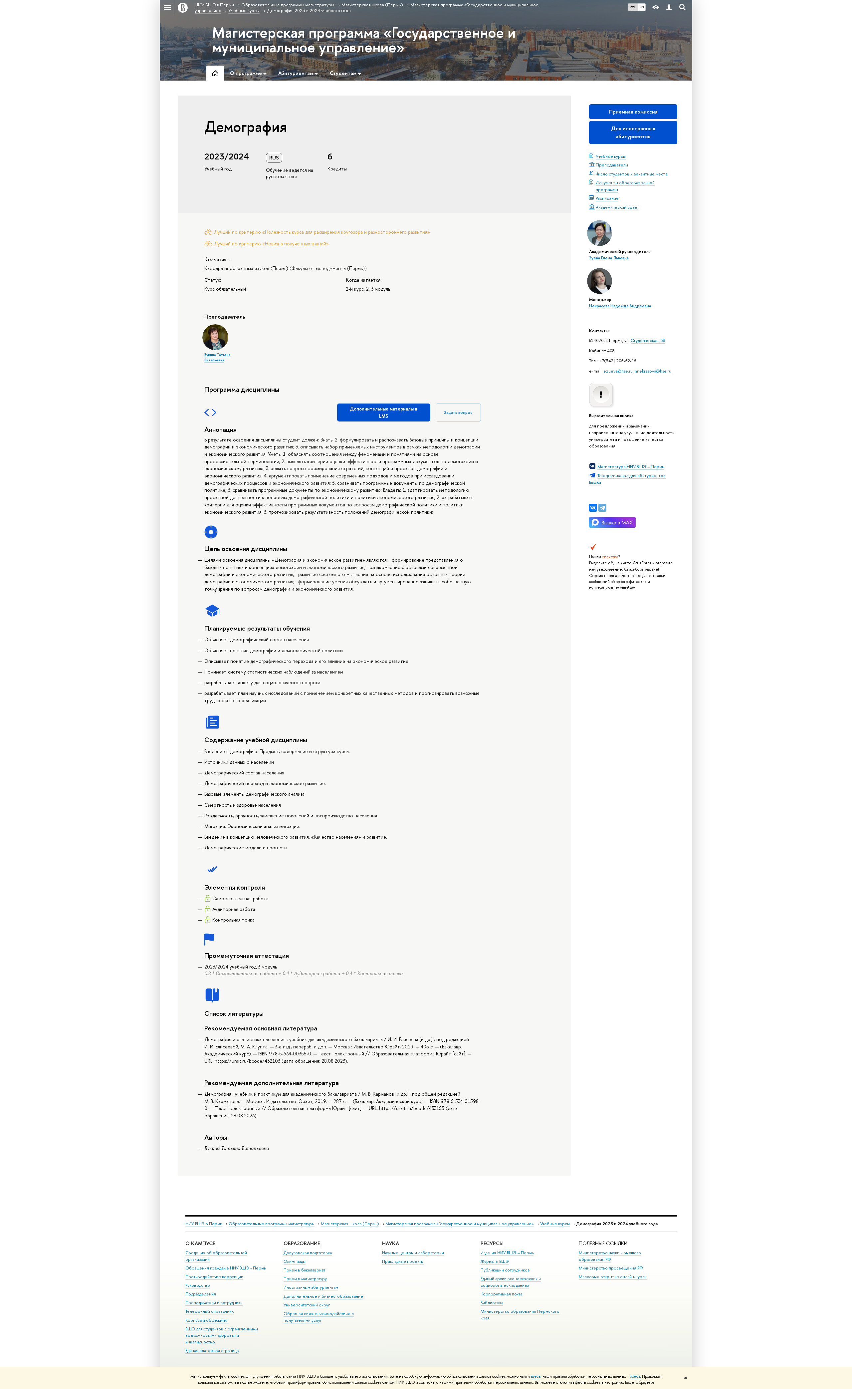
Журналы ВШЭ (495, 1261)
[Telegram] (602, 508)
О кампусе (200, 1243)
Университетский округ (307, 1305)
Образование (302, 1243)
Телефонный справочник (209, 1311)
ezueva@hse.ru (618, 371)
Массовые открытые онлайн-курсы (613, 1276)
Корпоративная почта (501, 1294)
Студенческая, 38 (648, 340)
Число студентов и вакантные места (632, 174)
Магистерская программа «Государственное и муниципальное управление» (364, 39)
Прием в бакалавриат (304, 1270)
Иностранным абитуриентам (311, 1287)
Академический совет (617, 207)
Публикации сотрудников (505, 1270)
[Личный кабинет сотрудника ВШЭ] (669, 7)
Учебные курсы (611, 156)
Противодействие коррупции (214, 1276)
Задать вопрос (458, 412)
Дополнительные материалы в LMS (383, 412)
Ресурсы (492, 1243)
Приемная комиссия (633, 111)
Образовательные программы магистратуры (272, 1224)
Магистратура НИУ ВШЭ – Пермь (630, 466)
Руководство (197, 1285)
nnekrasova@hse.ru (653, 371)
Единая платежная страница (212, 1350)
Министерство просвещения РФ (611, 1268)
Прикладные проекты (403, 1261)
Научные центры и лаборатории (413, 1252)
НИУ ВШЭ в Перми (203, 1224)
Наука (390, 1243)
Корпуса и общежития (207, 1320)
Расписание (607, 198)
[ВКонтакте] (593, 508)
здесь (535, 1376)
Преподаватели (612, 165)
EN (642, 7)
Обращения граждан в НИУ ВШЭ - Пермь (225, 1268)
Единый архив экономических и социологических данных (511, 1282)
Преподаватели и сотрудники (214, 1302)
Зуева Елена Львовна (609, 258)
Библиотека (492, 1302)
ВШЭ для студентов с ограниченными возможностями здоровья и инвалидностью (221, 1335)
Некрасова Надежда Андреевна (620, 306)
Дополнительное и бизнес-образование (323, 1296)
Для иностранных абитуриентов (633, 132)
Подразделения (200, 1294)
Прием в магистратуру (305, 1278)
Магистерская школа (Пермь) (350, 1224)
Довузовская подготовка (308, 1252)
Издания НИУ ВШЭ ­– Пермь (507, 1252)
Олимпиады (295, 1261)
